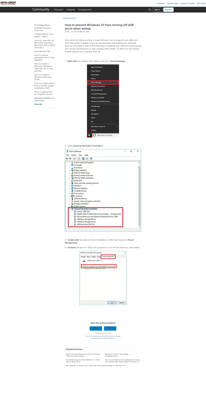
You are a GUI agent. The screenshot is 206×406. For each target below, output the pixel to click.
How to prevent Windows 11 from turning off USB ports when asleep (83, 355)
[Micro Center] (41, 10)
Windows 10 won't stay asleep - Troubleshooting (117, 355)
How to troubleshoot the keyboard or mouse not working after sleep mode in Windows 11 (122, 361)
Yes (95, 328)
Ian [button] (68, 32)
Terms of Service (109, 338)
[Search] (150, 10)
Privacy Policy (96, 338)
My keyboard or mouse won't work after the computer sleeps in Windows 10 (95, 365)
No (110, 328)
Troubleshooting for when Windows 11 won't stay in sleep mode (83, 361)
